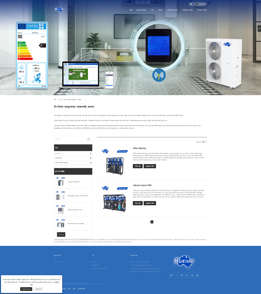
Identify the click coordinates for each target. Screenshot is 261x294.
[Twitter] (176, 275)
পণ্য (60, 99)
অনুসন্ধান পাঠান (150, 166)
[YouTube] (187, 275)
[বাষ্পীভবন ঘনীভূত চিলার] (115, 162)
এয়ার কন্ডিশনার (58, 158)
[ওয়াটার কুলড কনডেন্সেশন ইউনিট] (115, 199)
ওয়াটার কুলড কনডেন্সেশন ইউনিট (142, 185)
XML (74, 289)
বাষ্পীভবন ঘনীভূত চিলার (139, 148)
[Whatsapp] (197, 275)
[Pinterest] (192, 275)
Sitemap (63, 289)
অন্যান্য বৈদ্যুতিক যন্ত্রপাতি (69, 99)
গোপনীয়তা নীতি (81, 289)
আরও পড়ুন (138, 166)
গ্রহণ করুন (38, 289)
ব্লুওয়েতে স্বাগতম (58, 262)
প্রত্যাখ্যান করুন (26, 289)
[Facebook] (171, 275)
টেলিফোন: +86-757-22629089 (140, 262)
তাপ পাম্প (57, 153)
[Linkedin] (181, 275)
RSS (69, 289)
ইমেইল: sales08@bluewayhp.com (141, 265)
